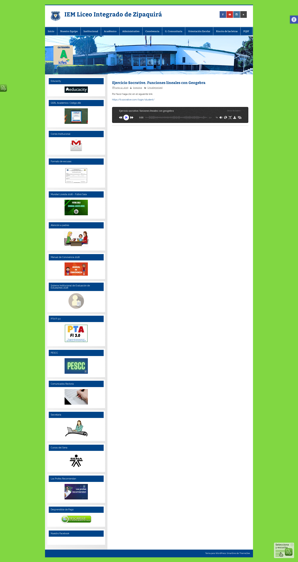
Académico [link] (110, 31)
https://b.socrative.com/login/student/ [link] (133, 99)
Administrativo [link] (131, 31)
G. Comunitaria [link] (173, 31)
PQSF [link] (246, 31)
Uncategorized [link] (155, 87)
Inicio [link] (51, 31)
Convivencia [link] (152, 31)
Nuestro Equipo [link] (69, 31)
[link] (294, 20)
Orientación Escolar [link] (199, 31)
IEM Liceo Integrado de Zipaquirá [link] (113, 14)
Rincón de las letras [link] (227, 31)
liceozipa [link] (137, 87)
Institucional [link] (91, 31)
